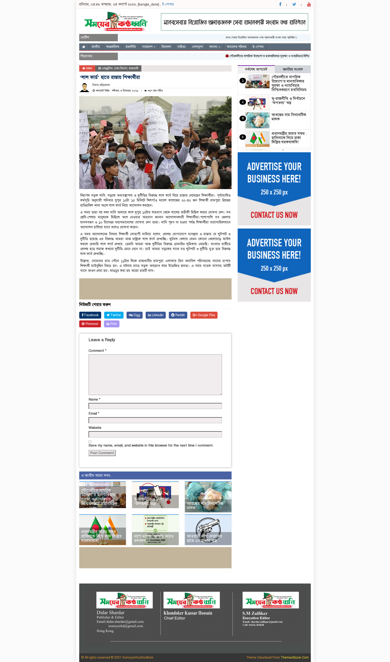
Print (113, 324)
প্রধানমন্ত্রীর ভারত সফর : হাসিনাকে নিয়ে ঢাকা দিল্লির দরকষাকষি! (101, 536)
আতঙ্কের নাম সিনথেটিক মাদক (205, 506)
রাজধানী (133, 68)
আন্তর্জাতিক (112, 47)
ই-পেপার (168, 4)
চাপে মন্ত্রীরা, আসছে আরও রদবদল (154, 538)
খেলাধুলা (197, 47)
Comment (97, 350)
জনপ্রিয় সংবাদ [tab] (293, 69)
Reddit (179, 315)
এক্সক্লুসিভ (107, 68)
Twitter (115, 315)
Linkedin (157, 315)
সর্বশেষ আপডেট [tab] (256, 69)
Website (95, 428)
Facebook (91, 315)
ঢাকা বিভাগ (120, 68)
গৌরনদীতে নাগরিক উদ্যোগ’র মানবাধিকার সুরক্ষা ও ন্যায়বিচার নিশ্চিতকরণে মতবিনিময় (269, 56)
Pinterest (91, 324)
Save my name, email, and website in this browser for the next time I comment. (151, 445)
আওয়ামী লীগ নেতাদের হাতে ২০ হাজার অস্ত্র (204, 538)
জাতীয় (96, 47)
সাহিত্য (181, 47)
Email (94, 413)
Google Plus (206, 315)
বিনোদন (166, 47)
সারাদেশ (147, 47)
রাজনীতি (131, 47)
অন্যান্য (213, 47)
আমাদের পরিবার (236, 47)
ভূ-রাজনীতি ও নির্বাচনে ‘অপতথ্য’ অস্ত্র (151, 501)
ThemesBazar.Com (295, 657)
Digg (136, 315)
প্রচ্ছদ (88, 68)
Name (94, 399)
